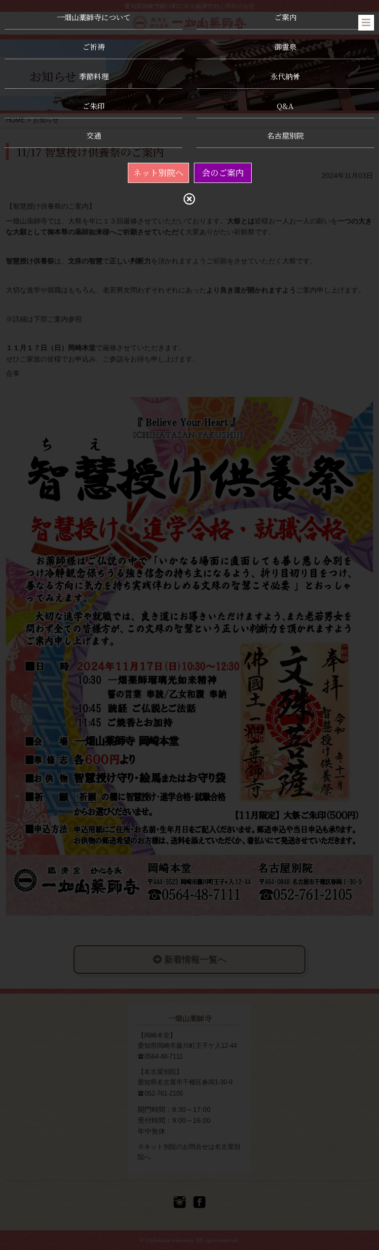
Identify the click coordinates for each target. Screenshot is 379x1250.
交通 (93, 135)
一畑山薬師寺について (94, 17)
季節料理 (94, 76)
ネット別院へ (158, 172)
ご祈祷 (93, 46)
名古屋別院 (285, 135)
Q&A (285, 106)
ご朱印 (93, 106)
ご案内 (285, 17)
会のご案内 (223, 172)
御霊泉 (285, 46)
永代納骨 (285, 76)
